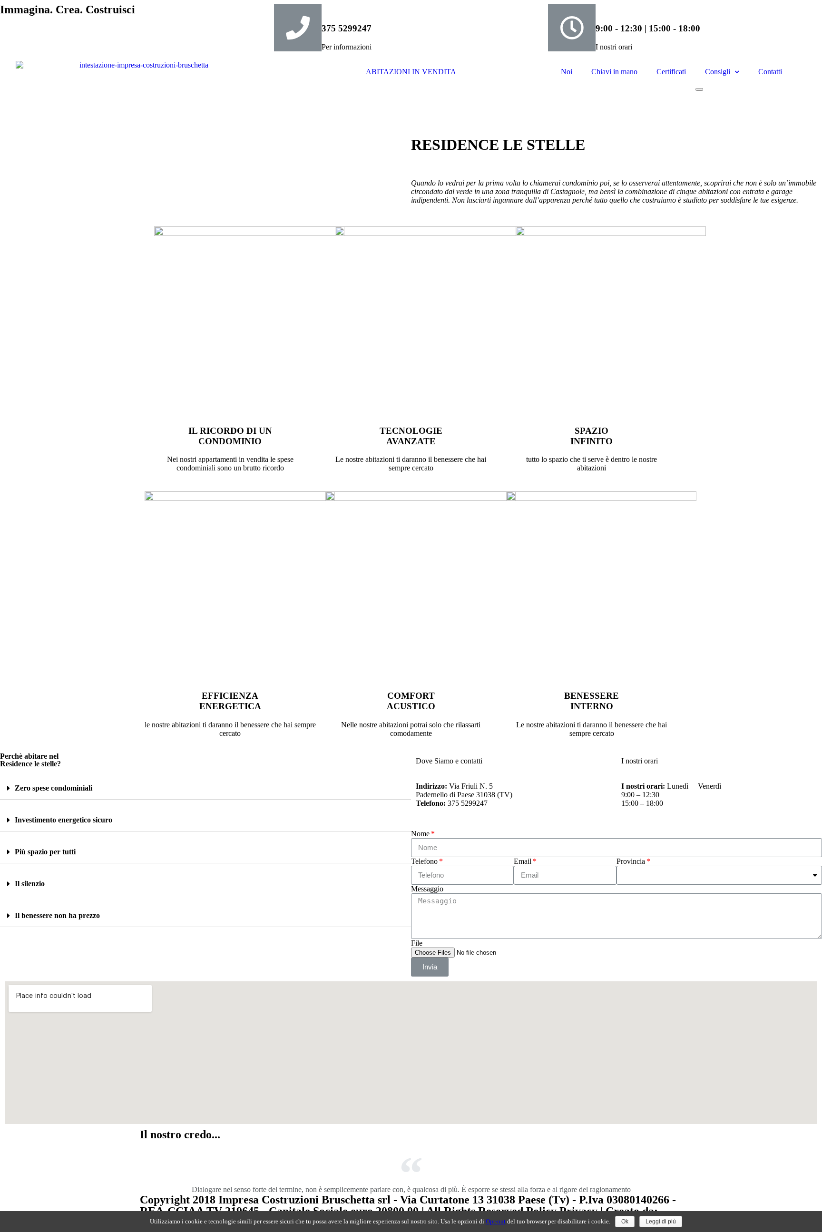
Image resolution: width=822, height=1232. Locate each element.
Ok (624, 1221)
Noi (566, 72)
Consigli (717, 72)
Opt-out (496, 1221)
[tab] (205, 788)
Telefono (424, 861)
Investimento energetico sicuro (63, 820)
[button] (699, 89)
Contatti (770, 72)
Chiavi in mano (614, 72)
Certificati (671, 72)
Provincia (630, 861)
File (416, 943)
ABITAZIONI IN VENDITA (411, 72)
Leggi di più (661, 1221)
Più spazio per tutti (45, 852)
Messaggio (427, 889)
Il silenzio (30, 884)
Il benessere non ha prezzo (57, 915)
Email (522, 861)
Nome (420, 834)
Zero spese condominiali (53, 788)
